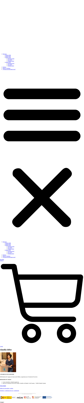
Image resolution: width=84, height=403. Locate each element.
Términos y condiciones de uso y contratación (9, 390)
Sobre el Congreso (6, 68)
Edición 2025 (8, 56)
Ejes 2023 (10, 64)
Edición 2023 (8, 62)
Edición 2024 (8, 57)
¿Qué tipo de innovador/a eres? (9, 69)
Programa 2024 (11, 58)
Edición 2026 (8, 55)
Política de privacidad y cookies (6, 388)
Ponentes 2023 (11, 65)
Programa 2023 (11, 63)
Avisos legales (3, 385)
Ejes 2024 (10, 59)
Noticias (4, 67)
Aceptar (2, 402)
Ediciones (5, 54)
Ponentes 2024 (11, 61)
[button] (42, 155)
